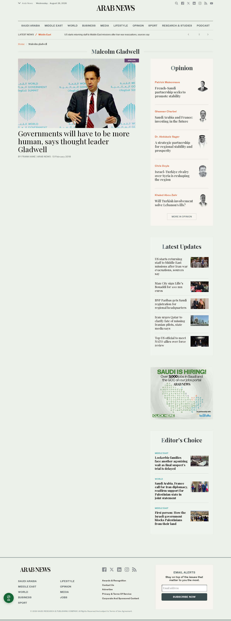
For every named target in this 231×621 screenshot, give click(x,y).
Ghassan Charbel (165, 111)
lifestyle (67, 581)
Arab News (27, 3)
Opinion (138, 25)
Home (21, 43)
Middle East (54, 25)
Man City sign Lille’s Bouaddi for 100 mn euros (169, 287)
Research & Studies (177, 25)
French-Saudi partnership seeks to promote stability (170, 92)
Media (104, 25)
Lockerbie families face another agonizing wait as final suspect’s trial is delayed (171, 463)
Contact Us (108, 585)
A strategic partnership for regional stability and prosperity (173, 146)
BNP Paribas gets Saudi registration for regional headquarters (171, 304)
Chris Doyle (162, 165)
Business (89, 25)
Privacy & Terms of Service (116, 594)
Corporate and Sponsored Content (120, 598)
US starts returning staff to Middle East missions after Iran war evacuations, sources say (106, 34)
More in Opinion (182, 216)
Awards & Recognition (114, 580)
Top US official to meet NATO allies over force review (170, 341)
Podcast (203, 25)
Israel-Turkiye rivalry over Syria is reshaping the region (172, 176)
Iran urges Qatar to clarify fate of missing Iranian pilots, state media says (170, 322)
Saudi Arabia (30, 25)
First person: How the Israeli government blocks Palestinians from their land (170, 517)
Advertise (107, 589)
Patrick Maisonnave (167, 82)
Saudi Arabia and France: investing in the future (174, 119)
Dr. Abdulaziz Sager (167, 136)
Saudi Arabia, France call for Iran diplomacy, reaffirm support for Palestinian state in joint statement (171, 490)
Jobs (63, 597)
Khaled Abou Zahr (166, 194)
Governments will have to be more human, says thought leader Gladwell (74, 141)
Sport (152, 25)
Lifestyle (121, 25)
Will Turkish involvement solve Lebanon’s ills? (174, 203)
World (72, 25)
